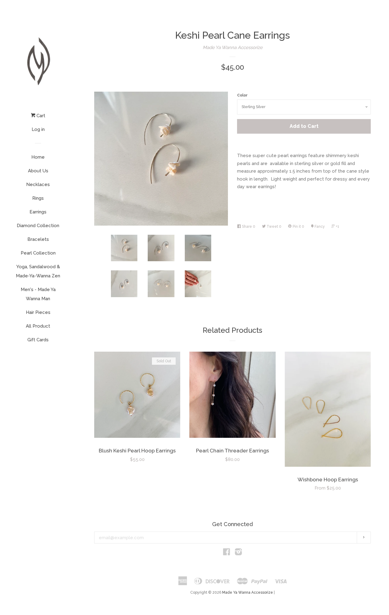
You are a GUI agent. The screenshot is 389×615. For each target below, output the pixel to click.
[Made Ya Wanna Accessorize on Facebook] (226, 553)
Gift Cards (38, 340)
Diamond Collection (38, 225)
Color (242, 95)
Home (38, 157)
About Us (38, 171)
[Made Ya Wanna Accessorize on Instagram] (238, 553)
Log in (38, 129)
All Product (38, 326)
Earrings (37, 212)
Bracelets (38, 239)
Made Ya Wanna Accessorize (233, 47)
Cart (40, 115)
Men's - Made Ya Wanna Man (38, 294)
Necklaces (38, 184)
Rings (38, 198)
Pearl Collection (38, 253)
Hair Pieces (38, 312)
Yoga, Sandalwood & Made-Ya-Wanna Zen (38, 271)
